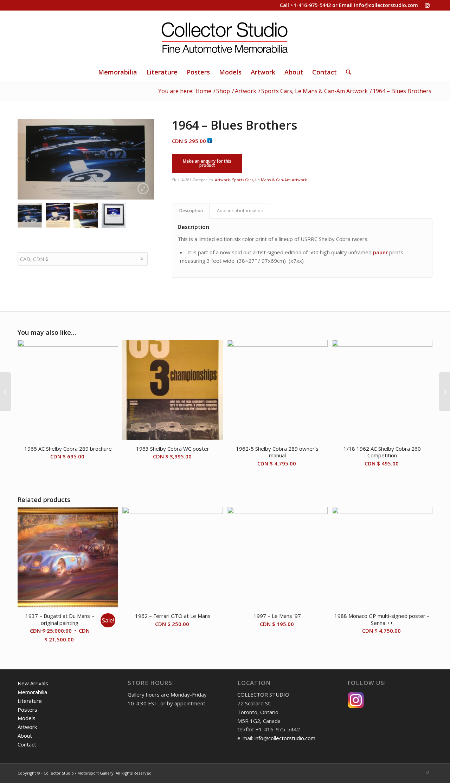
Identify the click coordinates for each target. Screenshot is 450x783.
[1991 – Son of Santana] (5, 391)
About (25, 735)
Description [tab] (191, 211)
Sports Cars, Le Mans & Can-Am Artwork (269, 179)
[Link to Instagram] (427, 5)
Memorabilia (32, 692)
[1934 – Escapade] (444, 391)
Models (27, 718)
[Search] (346, 72)
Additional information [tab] (240, 211)
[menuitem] (118, 72)
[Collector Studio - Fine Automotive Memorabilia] (225, 37)
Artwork (222, 179)
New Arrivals (33, 683)
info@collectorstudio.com (386, 5)
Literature (30, 700)
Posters (27, 709)
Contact (27, 744)
